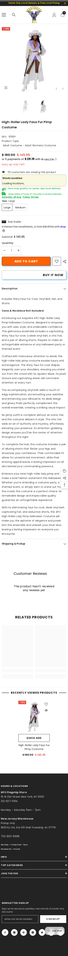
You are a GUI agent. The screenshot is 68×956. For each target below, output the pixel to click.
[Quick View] (46, 710)
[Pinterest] (23, 932)
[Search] (14, 15)
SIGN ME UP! (53, 918)
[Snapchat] (42, 932)
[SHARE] (63, 261)
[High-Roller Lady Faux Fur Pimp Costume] (34, 716)
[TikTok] (32, 932)
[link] (56, 261)
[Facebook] (5, 932)
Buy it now (53, 275)
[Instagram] (14, 932)
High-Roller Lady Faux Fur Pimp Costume (34, 747)
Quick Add (34, 738)
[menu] (4, 15)
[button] (56, 89)
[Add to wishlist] (46, 704)
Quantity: (8, 243)
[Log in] (54, 15)
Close (65, 3)
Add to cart (26, 261)
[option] (34, 59)
